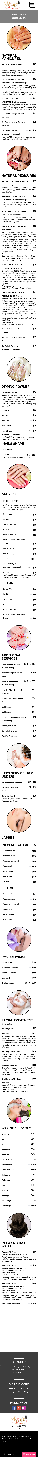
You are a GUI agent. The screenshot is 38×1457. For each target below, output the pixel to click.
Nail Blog (4, 1439)
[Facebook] (14, 1408)
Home (14, 14)
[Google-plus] (19, 1408)
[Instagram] (24, 1408)
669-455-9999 (16, 1372)
